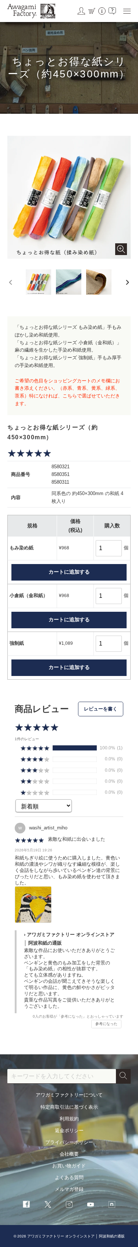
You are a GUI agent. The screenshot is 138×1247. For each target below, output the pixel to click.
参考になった (106, 1024)
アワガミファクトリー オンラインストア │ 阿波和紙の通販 (76, 1236)
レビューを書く (100, 709)
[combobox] (61, 1076)
